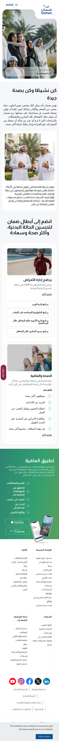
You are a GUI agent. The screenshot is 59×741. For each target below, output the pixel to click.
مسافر (24, 570)
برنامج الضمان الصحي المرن (19, 588)
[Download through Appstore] (17, 522)
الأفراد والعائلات (20, 558)
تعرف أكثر (47, 294)
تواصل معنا (39, 709)
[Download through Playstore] (17, 531)
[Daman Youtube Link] (12, 681)
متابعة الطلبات (21, 640)
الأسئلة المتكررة (28, 696)
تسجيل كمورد (21, 664)
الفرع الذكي (47, 570)
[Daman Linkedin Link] (46, 681)
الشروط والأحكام (21, 689)
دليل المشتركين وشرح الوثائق (43, 599)
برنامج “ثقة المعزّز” (20, 582)
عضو (32, 70)
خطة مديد (23, 578)
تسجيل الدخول (21, 628)
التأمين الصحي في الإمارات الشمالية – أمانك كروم (42, 641)
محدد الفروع (47, 578)
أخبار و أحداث (46, 590)
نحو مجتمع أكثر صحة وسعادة (44, 584)
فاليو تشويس (46, 625)
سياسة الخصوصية (39, 689)
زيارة (25, 566)
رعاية (50, 566)
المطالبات (23, 632)
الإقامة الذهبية (21, 574)
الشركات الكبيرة (45, 629)
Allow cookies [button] (44, 736)
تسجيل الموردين (45, 562)
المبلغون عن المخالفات (21, 709)
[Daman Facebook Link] (29, 681)
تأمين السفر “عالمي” (19, 562)
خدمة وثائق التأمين (20, 636)
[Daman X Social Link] (38, 681)
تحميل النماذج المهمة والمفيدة (29, 702)
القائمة (9, 4)
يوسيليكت (47, 633)
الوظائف (48, 593)
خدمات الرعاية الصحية (19, 660)
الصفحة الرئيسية (45, 70)
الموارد (24, 648)
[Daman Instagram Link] (21, 681)
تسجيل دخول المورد (44, 558)
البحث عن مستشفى (44, 574)
